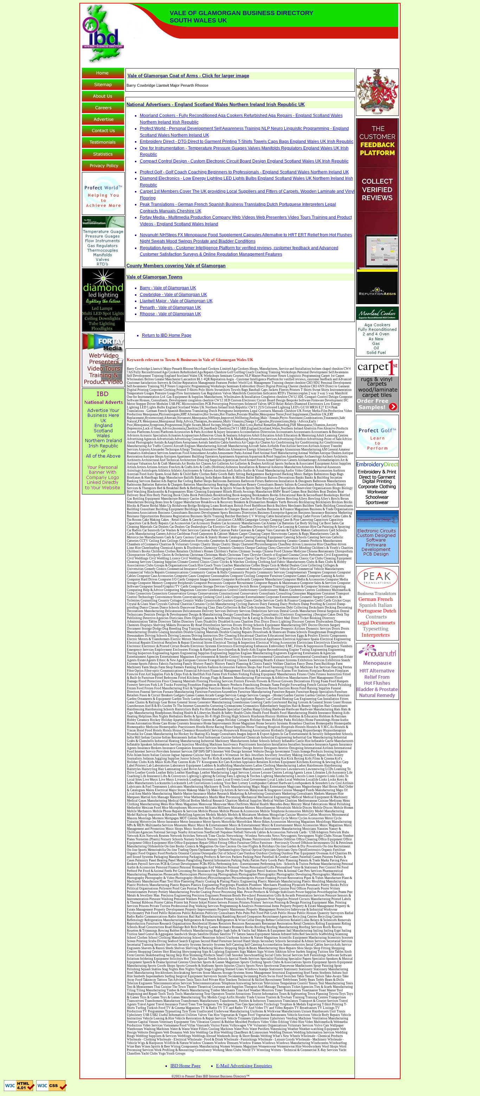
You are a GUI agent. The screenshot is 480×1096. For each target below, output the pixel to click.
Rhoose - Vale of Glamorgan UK (170, 313)
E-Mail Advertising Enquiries (244, 1065)
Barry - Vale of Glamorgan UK (168, 288)
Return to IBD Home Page (167, 335)
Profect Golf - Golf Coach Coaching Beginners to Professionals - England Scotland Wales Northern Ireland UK (244, 172)
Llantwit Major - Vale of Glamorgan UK (176, 300)
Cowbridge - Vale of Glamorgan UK (173, 294)
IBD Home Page (185, 1065)
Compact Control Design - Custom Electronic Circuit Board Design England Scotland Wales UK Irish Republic (244, 161)
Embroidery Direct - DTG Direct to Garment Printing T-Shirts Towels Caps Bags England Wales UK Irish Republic (246, 141)
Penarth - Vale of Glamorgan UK (170, 307)
